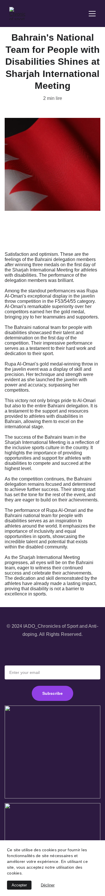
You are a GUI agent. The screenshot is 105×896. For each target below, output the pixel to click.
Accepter (19, 885)
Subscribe (52, 693)
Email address (20, 661)
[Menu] (92, 13)
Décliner (48, 885)
